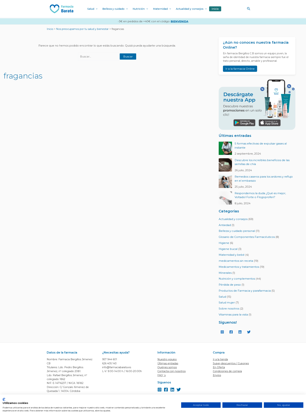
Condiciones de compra (227, 371)
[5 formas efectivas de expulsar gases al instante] (225, 148)
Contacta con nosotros (171, 371)
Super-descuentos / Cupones (231, 363)
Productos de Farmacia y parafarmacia (245, 290)
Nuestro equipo (167, 359)
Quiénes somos (167, 367)
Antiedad (225, 225)
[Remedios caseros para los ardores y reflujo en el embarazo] (225, 181)
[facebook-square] (232, 331)
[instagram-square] (223, 331)
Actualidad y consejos (189, 8)
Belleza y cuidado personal (237, 231)
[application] (95, 8)
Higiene (224, 243)
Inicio (215, 8)
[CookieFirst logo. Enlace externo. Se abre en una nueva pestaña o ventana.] (4, 399)
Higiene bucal (228, 249)
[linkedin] (240, 331)
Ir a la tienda (220, 359)
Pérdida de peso (230, 284)
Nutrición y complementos (237, 278)
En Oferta (219, 367)
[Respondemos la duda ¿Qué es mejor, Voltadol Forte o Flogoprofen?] (225, 198)
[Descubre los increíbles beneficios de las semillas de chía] (225, 165)
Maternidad (160, 8)
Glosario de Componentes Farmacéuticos (247, 237)
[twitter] (249, 331)
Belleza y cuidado (113, 8)
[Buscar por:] (99, 56)
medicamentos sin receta (236, 260)
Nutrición (139, 8)
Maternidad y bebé (232, 254)
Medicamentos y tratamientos (239, 266)
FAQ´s (161, 375)
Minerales (225, 272)
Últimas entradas (167, 363)
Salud (90, 8)
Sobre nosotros (229, 308)
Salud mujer (227, 302)
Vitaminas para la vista (233, 314)
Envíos (217, 375)
